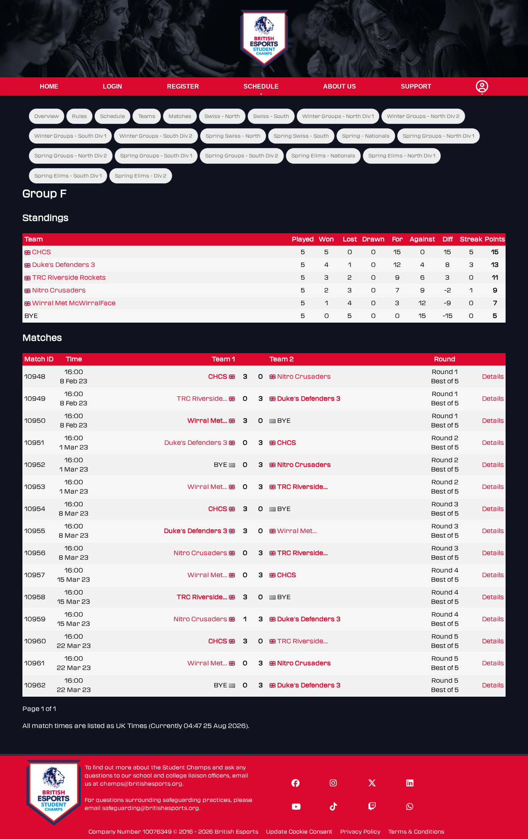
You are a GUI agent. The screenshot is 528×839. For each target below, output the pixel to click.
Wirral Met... (207, 420)
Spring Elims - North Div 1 (401, 156)
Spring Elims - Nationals (323, 156)
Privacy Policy (360, 832)
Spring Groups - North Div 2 (70, 156)
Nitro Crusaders (59, 290)
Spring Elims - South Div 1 (68, 176)
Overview (46, 116)
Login (112, 86)
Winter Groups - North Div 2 (423, 116)
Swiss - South (271, 116)
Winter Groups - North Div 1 (338, 116)
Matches (180, 116)
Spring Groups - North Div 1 (438, 136)
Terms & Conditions (416, 832)
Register (183, 86)
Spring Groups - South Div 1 (156, 156)
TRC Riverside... (202, 398)
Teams (146, 116)
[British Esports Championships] (264, 38)
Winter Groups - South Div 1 (70, 136)
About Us (339, 86)
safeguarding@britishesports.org (150, 808)
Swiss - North (222, 116)
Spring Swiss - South (301, 136)
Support (416, 86)
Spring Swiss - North (233, 136)
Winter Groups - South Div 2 (155, 136)
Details (493, 376)
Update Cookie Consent (299, 832)
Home (49, 86)
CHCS (41, 252)
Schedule (261, 86)
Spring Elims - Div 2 (141, 176)
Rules (79, 116)
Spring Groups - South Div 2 (241, 156)
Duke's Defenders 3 (63, 264)
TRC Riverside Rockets (69, 277)
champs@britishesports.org (141, 784)
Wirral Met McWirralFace (74, 303)
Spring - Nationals (366, 136)
